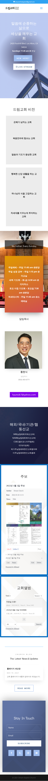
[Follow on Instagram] (28, 753)
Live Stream (25, 67)
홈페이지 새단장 (14, 668)
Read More (24, 688)
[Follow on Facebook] (11, 753)
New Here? (23, 58)
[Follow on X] (20, 753)
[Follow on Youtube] (37, 753)
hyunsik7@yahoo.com (24, 394)
